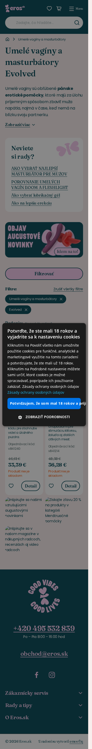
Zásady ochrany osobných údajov (35, 392)
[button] (44, 417)
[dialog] (44, 374)
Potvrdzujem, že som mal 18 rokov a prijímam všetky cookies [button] (45, 403)
